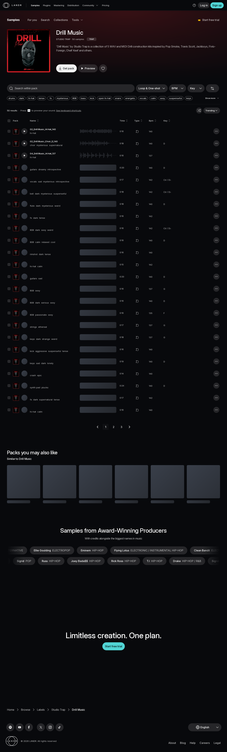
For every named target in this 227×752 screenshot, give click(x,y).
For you (32, 20)
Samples (35, 5)
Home (10, 720)
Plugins (47, 5)
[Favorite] (103, 68)
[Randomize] (199, 110)
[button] (194, 5)
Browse (25, 720)
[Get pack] (33, 482)
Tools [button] (75, 20)
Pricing (105, 5)
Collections (61, 20)
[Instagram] (50, 738)
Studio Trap (58, 720)
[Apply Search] (11, 88)
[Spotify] (10, 738)
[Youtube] (20, 738)
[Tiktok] (59, 738)
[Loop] (137, 131)
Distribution (73, 5)
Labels (41, 720)
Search (45, 20)
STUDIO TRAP (63, 39)
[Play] (28, 50)
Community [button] (88, 5)
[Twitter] (41, 738)
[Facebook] (29, 738)
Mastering (59, 5)
